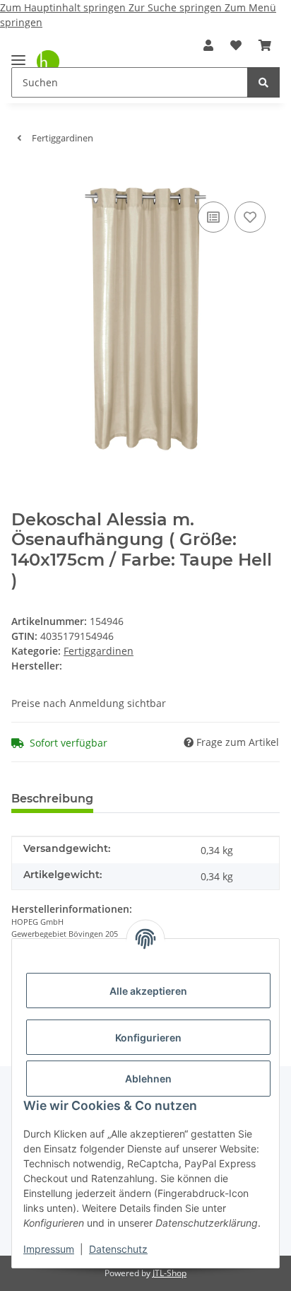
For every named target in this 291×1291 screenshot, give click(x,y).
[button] (208, 45)
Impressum (48, 1249)
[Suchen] (263, 82)
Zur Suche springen (177, 7)
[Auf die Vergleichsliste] (213, 217)
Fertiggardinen (98, 651)
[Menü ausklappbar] (18, 54)
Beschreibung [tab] (52, 798)
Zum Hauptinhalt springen (64, 7)
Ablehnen (148, 1079)
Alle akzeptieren (148, 991)
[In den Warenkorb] (22, 177)
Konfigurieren (148, 1038)
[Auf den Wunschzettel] (250, 217)
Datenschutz (118, 1249)
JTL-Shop (169, 1273)
